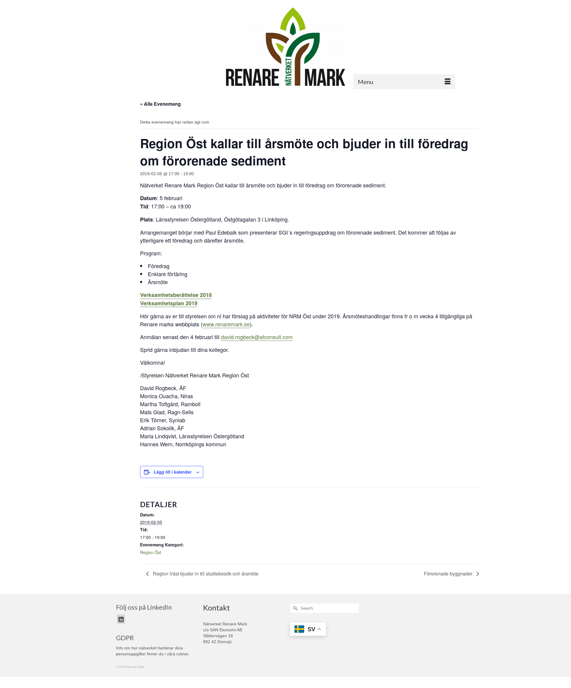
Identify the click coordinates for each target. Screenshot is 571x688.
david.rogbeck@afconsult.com (257, 337)
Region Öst (150, 552)
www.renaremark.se (226, 324)
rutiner (182, 653)
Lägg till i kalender (173, 472)
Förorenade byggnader (448, 573)
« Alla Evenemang (160, 103)
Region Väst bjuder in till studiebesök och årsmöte (205, 573)
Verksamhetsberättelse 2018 (176, 295)
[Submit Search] (294, 608)
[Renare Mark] (285, 46)
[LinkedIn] (121, 619)
